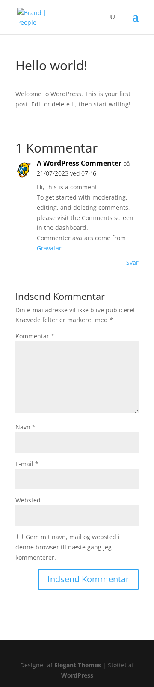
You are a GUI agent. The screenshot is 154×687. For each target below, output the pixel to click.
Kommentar (34, 336)
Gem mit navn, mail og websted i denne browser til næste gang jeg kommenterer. (67, 547)
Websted (28, 500)
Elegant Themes (77, 665)
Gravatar (49, 248)
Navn (25, 427)
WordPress (77, 675)
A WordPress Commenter (79, 163)
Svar (132, 262)
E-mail (26, 464)
